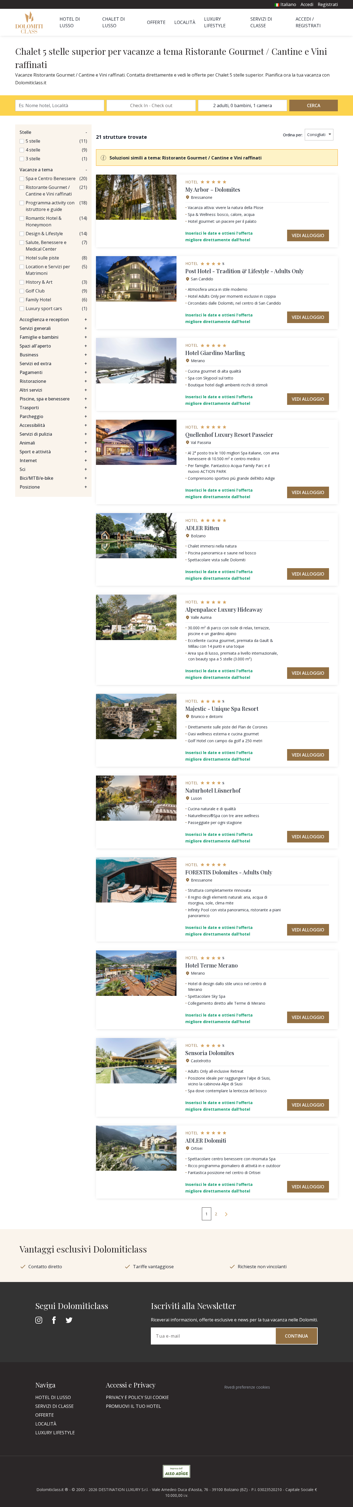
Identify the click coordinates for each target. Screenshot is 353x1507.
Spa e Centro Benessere (51, 178)
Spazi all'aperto (53, 346)
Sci (53, 469)
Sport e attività (53, 452)
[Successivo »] (226, 1213)
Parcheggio (53, 416)
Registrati (328, 4)
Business (53, 355)
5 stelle (33, 141)
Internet (53, 460)
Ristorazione (53, 381)
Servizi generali (53, 328)
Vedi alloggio (308, 235)
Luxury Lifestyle (55, 1433)
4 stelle (33, 150)
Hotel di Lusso (53, 1397)
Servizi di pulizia (53, 434)
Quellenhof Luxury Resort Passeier (229, 434)
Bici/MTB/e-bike (53, 478)
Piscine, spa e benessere (53, 399)
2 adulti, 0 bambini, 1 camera (242, 105)
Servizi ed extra (53, 364)
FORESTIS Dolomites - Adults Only (228, 872)
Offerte (156, 22)
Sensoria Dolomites (209, 1052)
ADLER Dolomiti (205, 1140)
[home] (30, 22)
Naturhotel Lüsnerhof (212, 790)
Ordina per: (293, 134)
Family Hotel (38, 300)
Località (184, 22)
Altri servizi (53, 390)
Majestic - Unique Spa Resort (221, 708)
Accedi (307, 4)
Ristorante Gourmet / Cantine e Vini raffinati (49, 190)
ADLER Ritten (202, 528)
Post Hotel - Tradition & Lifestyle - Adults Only (244, 271)
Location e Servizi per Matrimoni (48, 270)
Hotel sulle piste (42, 258)
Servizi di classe (54, 1406)
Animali (53, 443)
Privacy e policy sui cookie (137, 1397)
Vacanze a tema (53, 170)
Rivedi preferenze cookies (247, 1387)
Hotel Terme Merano (211, 965)
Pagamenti (53, 372)
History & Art (39, 282)
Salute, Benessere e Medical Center (46, 245)
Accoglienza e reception (53, 319)
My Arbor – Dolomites (212, 189)
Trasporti (53, 408)
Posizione (53, 487)
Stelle (53, 132)
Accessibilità (53, 425)
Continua (296, 1336)
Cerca (313, 105)
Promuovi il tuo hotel (133, 1406)
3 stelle (33, 159)
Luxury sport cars (44, 308)
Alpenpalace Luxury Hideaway (224, 609)
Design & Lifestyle (44, 234)
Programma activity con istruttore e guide (50, 206)
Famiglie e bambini (53, 337)
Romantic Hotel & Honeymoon (43, 221)
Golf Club (35, 291)
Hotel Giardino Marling (215, 352)
